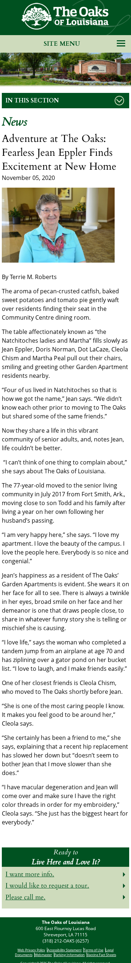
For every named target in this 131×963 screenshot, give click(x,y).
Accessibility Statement (64, 950)
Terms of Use (93, 950)
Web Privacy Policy (31, 950)
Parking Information (69, 954)
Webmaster (43, 954)
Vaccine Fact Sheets (101, 954)
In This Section (32, 101)
